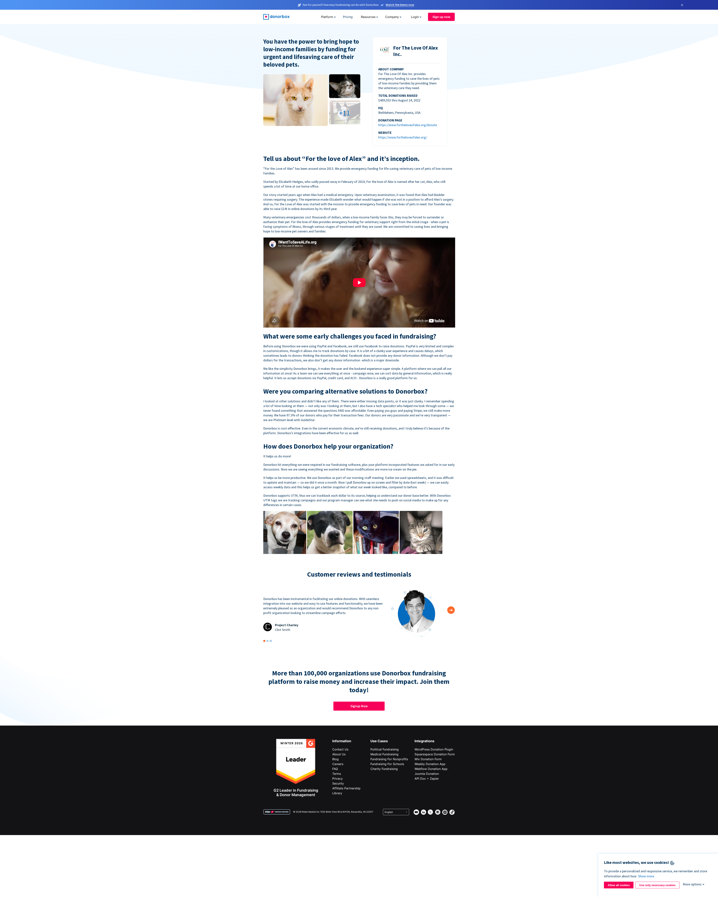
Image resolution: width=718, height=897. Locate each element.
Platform (327, 17)
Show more (646, 876)
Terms (336, 774)
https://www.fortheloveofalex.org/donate (407, 125)
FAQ (335, 769)
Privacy (337, 778)
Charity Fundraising (384, 769)
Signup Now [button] (359, 706)
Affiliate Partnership (346, 788)
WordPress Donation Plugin (434, 749)
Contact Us (340, 749)
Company (392, 17)
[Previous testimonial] (451, 610)
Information (341, 741)
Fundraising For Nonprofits (389, 759)
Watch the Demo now (400, 5)
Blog (335, 759)
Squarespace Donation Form (435, 754)
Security (338, 783)
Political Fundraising (384, 749)
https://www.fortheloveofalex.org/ (402, 137)
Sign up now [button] (441, 17)
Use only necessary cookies (657, 885)
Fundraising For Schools (387, 764)
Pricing (348, 17)
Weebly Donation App (430, 764)
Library (337, 793)
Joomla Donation (427, 774)
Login (415, 17)
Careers (337, 764)
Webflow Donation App (431, 769)
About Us (339, 754)
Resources (368, 17)
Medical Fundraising (384, 754)
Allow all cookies (619, 885)
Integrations (424, 741)
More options (692, 884)
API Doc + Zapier (427, 778)
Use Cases (379, 741)
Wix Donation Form (428, 759)
